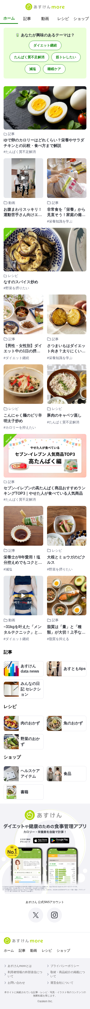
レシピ (63, 19)
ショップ (81, 19)
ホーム (9, 18)
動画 (45, 19)
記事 (27, 19)
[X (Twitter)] (35, 915)
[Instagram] (54, 915)
